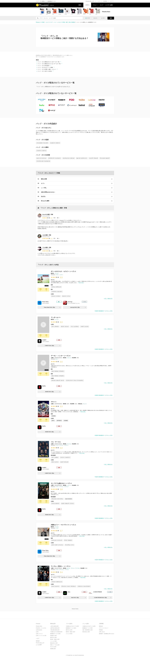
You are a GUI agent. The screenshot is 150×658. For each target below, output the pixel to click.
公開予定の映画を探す (55, 628)
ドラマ (87, 5)
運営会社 (101, 626)
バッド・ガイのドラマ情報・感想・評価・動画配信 (64, 22)
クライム (61, 445)
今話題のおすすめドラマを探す (72, 626)
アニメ (94, 5)
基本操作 (38, 641)
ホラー (57, 359)
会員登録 (105, 1)
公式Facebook (39, 629)
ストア (101, 5)
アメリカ (56, 273)
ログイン (112, 1)
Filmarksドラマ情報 (40, 22)
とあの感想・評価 (46, 235)
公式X (37, 631)
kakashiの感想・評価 (47, 214)
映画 (80, 5)
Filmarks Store (39, 626)
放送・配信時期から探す (87, 629)
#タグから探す (53, 646)
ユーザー (103, 18)
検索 (111, 18)
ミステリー (66, 445)
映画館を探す (53, 648)
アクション (61, 569)
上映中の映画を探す (54, 626)
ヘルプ (98, 1)
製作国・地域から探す (55, 639)
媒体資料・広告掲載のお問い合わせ (106, 633)
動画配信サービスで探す (55, 633)
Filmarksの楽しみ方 (90, 1)
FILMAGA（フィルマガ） (41, 628)
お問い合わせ (102, 631)
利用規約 (101, 629)
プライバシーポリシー (103, 628)
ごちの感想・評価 (46, 247)
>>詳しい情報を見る (108, 298)
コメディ (61, 274)
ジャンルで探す (53, 641)
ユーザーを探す (109, 5)
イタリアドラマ (49, 22)
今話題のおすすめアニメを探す (89, 626)
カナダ (68, 568)
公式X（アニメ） (39, 633)
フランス (72, 568)
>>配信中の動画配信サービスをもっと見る (103, 311)
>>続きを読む (81, 282)
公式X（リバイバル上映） (41, 635)
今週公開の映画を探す (55, 629)
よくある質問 (39, 644)
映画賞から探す (53, 635)
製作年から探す (53, 637)
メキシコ (69, 357)
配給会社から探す (54, 643)
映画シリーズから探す (55, 644)
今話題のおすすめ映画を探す (56, 631)
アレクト (85, 403)
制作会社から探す (86, 631)
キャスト (95, 18)
